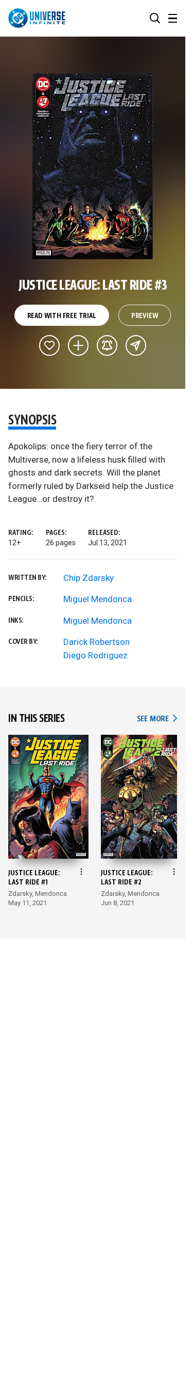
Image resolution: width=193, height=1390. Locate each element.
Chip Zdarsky (88, 578)
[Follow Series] (107, 345)
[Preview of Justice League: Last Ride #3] (92, 166)
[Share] (136, 345)
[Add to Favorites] (49, 345)
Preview (145, 316)
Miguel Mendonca (97, 599)
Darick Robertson (96, 642)
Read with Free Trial (61, 316)
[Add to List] (78, 345)
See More (157, 719)
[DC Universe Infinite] (36, 18)
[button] (155, 18)
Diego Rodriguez (95, 655)
